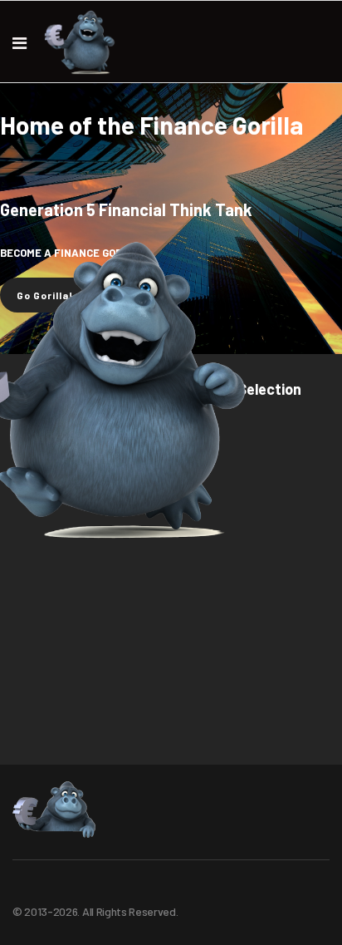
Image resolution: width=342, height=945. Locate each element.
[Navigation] (19, 42)
